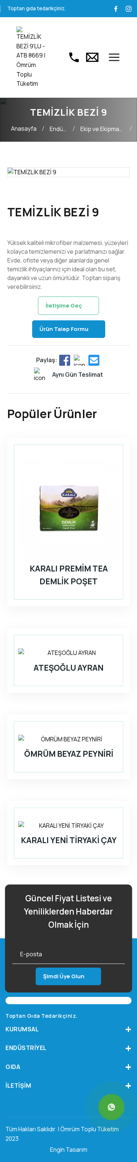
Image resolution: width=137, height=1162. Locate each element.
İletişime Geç (64, 305)
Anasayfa (24, 128)
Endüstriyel (60, 129)
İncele (63, 612)
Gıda (12, 1067)
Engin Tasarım (68, 1150)
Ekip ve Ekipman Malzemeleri (101, 129)
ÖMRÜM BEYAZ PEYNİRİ (68, 753)
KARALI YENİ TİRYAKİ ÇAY (69, 840)
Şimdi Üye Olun (63, 976)
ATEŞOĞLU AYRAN (68, 667)
